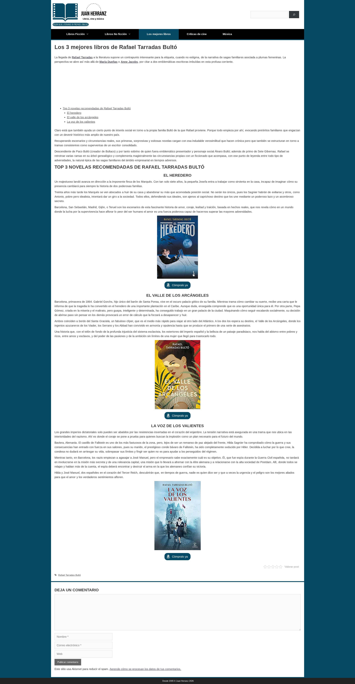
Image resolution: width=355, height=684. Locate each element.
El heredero (74, 112)
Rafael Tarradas (82, 57)
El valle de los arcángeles (82, 117)
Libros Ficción (75, 34)
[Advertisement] (177, 85)
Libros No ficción (116, 34)
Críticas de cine (197, 34)
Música (227, 34)
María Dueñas (108, 61)
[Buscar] (294, 14)
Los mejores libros (159, 34)
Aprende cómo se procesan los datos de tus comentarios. (145, 669)
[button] (177, 285)
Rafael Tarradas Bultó (69, 575)
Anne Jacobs (129, 61)
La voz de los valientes (81, 121)
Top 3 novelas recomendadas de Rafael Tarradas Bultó (97, 108)
